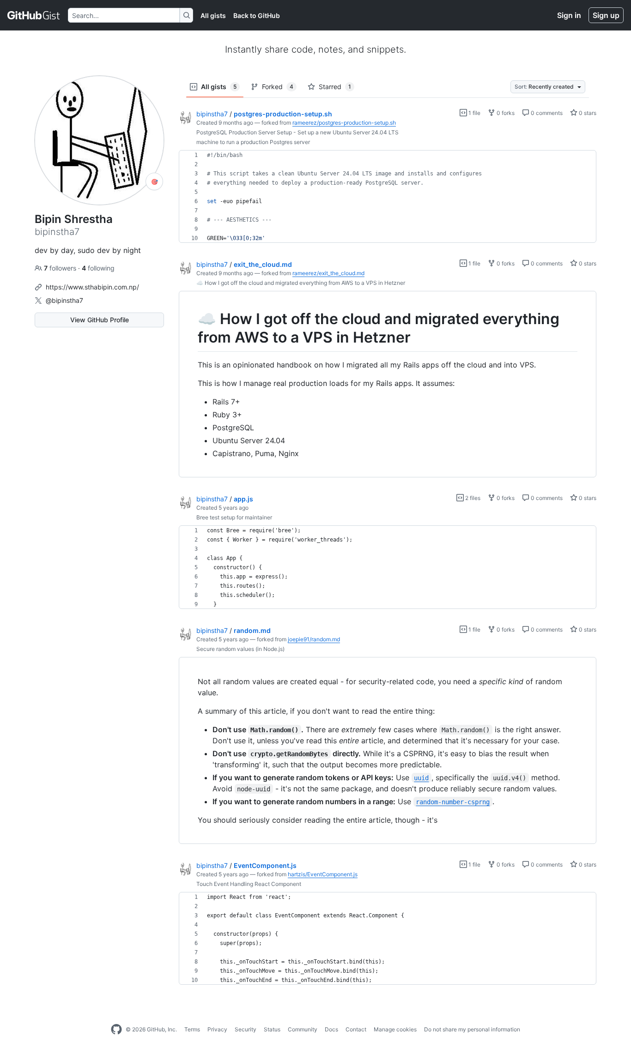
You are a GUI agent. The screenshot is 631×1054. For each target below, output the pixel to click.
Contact (356, 1029)
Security (245, 1029)
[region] (387, 197)
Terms (192, 1029)
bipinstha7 (212, 114)
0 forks (505, 112)
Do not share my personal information (472, 1029)
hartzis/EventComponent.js (323, 874)
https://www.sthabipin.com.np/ (92, 287)
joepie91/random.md (314, 639)
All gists (213, 15)
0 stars (586, 112)
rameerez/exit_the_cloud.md (328, 273)
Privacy (217, 1029)
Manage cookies (395, 1029)
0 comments (546, 112)
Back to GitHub (256, 15)
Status (272, 1029)
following (98, 268)
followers (61, 268)
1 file (473, 112)
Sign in (569, 15)
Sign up (606, 15)
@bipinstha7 (64, 300)
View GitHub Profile (99, 320)
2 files (472, 497)
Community (302, 1029)
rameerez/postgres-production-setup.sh (344, 122)
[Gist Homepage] (34, 15)
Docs (331, 1029)
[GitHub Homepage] (116, 1030)
